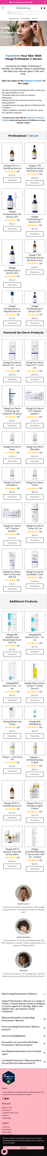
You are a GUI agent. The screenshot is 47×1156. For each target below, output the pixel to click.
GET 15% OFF (12, 584)
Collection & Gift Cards (10, 1113)
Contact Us (6, 1127)
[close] (44, 2)
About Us (5, 1115)
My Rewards (6, 1110)
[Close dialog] (44, 567)
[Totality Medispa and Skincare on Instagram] (5, 1099)
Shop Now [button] (12, 180)
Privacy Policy (6, 1132)
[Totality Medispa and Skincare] (23, 8)
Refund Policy (7, 1129)
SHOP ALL (35, 18)
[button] (23, 994)
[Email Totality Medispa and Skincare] (8, 1099)
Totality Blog (6, 1118)
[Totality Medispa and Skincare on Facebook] (3, 1099)
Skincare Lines (7, 1107)
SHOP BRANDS (25, 18)
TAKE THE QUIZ (14, 18)
